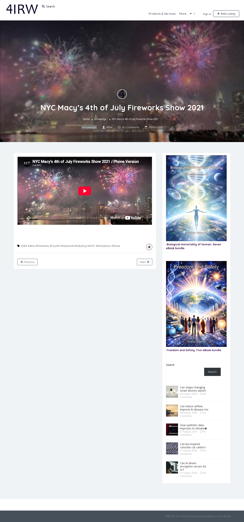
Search (170, 365)
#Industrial (66, 246)
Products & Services (162, 13)
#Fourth (55, 246)
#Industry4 (80, 246)
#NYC (91, 246)
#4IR (24, 246)
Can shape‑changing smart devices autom (193, 389)
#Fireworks (42, 246)
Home (86, 119)
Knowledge (100, 119)
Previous (29, 262)
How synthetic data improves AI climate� (193, 426)
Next (143, 262)
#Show (116, 246)
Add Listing (227, 13)
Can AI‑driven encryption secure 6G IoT (193, 466)
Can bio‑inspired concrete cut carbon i (193, 445)
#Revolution (103, 246)
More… (183, 13)
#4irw (31, 246)
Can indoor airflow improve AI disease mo (194, 408)
